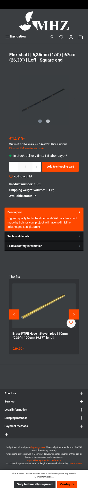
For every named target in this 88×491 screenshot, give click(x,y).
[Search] (51, 36)
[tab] (44, 220)
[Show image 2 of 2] (48, 121)
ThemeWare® (75, 463)
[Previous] (12, 100)
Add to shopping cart (60, 166)
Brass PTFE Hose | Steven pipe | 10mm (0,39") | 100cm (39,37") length (40, 336)
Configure (67, 484)
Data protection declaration (48, 460)
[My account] (71, 36)
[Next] (75, 100)
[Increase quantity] (36, 167)
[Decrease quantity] (13, 167)
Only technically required (35, 484)
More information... (44, 477)
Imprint (30, 460)
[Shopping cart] (81, 36)
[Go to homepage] (44, 21)
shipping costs (37, 447)
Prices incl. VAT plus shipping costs (26, 148)
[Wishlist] (61, 36)
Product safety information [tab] (24, 246)
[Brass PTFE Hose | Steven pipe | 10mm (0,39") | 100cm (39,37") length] (44, 305)
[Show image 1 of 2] (40, 121)
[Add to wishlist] (71, 323)
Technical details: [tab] (18, 236)
